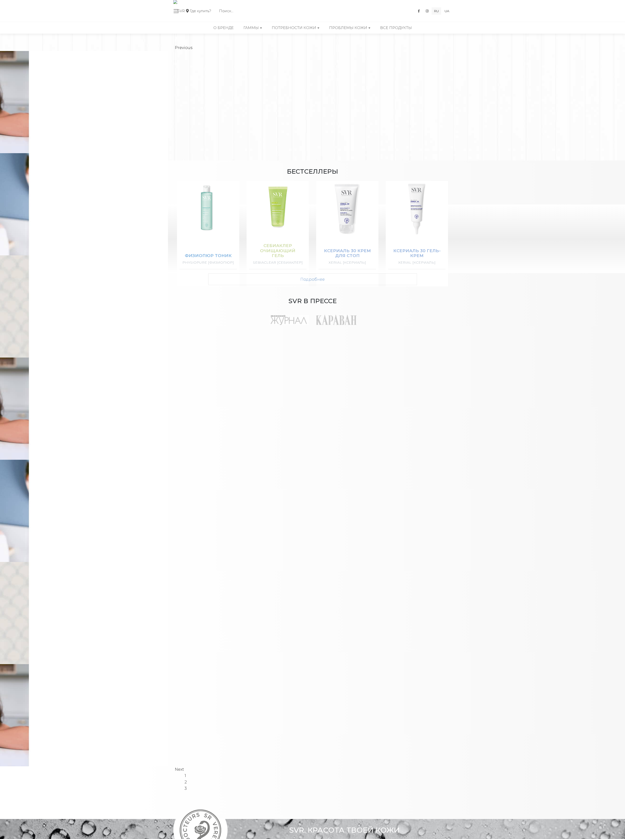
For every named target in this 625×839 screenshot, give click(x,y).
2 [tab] (186, 782)
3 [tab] (186, 788)
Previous (183, 47)
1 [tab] (185, 775)
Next (179, 769)
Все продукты (396, 27)
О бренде (223, 27)
